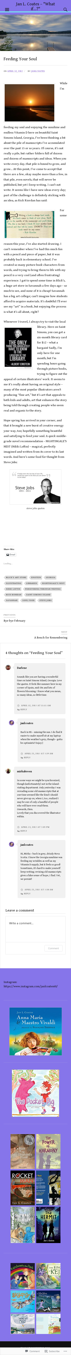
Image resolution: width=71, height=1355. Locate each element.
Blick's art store (16, 577)
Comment (53, 948)
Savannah (12, 600)
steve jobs (45, 600)
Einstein (36, 577)
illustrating (13, 583)
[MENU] (7, 9)
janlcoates (38, 71)
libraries (31, 583)
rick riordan (13, 595)
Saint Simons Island (38, 595)
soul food (28, 600)
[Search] (62, 9)
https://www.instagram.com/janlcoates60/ (31, 986)
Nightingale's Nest (53, 583)
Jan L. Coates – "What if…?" (35, 6)
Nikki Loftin (13, 589)
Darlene (22, 668)
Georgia (50, 577)
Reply (24, 709)
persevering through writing (43, 589)
